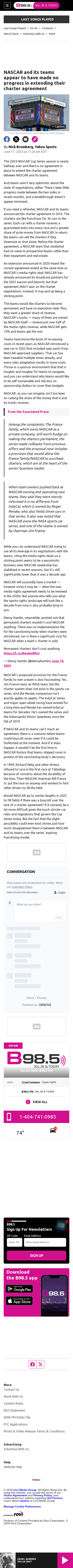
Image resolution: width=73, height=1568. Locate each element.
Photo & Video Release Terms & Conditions (34, 1431)
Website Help (13, 1467)
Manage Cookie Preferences (22, 1506)
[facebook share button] (7, 139)
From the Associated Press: (28, 411)
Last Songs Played (15, 28)
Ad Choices (54, 1498)
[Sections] (7, 5)
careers (24, 1500)
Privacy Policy (42, 1495)
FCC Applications (16, 1424)
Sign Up (36, 1255)
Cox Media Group (25, 1489)
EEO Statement (14, 1410)
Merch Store (11, 33)
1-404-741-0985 (37, 1117)
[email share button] (25, 139)
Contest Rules (13, 1403)
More (52, 33)
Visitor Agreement (15, 1495)
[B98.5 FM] (36, 5)
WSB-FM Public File (17, 1417)
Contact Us (11, 1389)
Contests (47, 28)
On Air (34, 28)
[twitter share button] (16, 139)
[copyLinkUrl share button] (35, 139)
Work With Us (13, 1396)
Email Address (32, 1235)
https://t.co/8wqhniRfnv (22, 653)
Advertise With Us (34, 33)
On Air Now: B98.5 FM (36, 1070)
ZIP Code (12, 1235)
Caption (58, 126)
